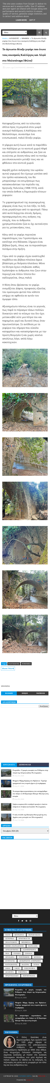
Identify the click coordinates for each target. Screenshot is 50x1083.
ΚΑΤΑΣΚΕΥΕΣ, (21, 67)
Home (4, 38)
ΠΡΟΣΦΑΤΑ (9, 765)
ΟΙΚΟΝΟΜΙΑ (29, 968)
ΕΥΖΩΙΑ (17, 954)
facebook (40, 693)
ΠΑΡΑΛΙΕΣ (33, 946)
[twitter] (22, 921)
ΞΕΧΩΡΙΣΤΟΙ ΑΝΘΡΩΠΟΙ (30, 961)
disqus (25, 693)
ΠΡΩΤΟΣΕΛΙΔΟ (12, 976)
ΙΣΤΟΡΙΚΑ (10, 939)
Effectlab (41, 1076)
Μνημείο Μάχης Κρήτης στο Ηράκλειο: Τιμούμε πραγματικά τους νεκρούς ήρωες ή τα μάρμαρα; (30, 1005)
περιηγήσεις (29, 976)
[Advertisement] (25, 735)
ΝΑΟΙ (8, 935)
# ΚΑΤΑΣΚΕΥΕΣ (13, 664)
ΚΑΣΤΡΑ (25, 965)
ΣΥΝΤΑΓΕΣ (10, 961)
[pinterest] (26, 921)
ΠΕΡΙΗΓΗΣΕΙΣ (35, 935)
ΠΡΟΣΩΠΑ (10, 957)
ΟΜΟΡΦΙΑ (22, 972)
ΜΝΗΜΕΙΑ (25, 38)
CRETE (17, 968)
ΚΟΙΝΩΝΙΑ (19, 935)
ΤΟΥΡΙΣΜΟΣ (24, 957)
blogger (9, 693)
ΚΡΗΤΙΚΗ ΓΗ (24, 939)
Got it (32, 20)
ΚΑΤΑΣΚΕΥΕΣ (14, 38)
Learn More (21, 20)
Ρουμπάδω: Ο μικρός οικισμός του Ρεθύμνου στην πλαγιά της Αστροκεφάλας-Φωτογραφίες (30, 992)
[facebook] (18, 921)
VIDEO (8, 968)
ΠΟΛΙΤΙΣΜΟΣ (11, 942)
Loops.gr (29, 1080)
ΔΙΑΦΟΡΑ (10, 972)
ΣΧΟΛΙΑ (28, 954)
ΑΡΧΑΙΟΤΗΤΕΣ (12, 950)
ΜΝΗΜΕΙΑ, (30, 67)
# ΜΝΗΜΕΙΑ (26, 664)
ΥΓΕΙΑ (36, 965)
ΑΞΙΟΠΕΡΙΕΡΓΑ (29, 950)
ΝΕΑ (7, 954)
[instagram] (30, 921)
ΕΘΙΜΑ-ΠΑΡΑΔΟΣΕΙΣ (15, 946)
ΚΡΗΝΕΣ (37, 957)
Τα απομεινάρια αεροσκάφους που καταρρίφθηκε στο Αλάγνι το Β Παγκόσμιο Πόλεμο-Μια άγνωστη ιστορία (30, 793)
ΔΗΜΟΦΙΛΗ (25, 765)
